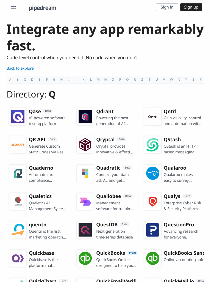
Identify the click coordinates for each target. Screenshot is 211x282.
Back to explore (20, 68)
